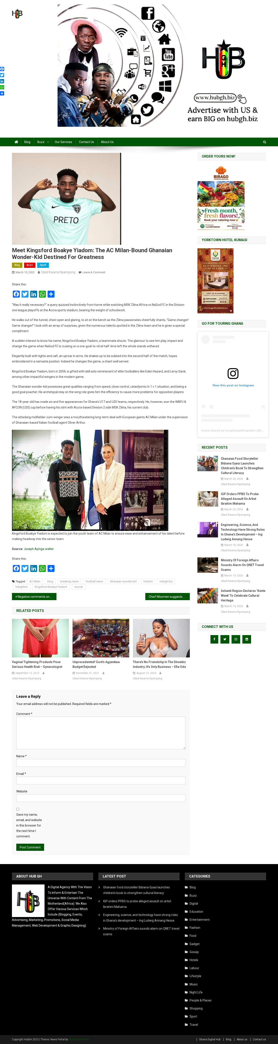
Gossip (194, 952)
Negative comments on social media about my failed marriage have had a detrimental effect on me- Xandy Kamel (37, 596)
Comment (24, 714)
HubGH (148, 581)
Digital (194, 903)
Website (21, 791)
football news (94, 581)
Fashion (195, 927)
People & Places (201, 1000)
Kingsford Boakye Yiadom (51, 586)
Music (194, 984)
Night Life (196, 992)
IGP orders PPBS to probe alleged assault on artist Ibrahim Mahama (240, 498)
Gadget (195, 944)
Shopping (196, 1008)
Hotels (194, 960)
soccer (78, 586)
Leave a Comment (94, 272)
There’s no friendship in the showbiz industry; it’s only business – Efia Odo (159, 664)
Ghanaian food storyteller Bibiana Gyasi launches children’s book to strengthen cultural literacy (242, 466)
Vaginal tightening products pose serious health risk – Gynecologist (37, 664)
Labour (194, 968)
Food (193, 935)
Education (196, 911)
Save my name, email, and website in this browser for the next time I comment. (29, 825)
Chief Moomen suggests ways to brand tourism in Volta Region (169, 596)
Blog (27, 142)
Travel (194, 1024)
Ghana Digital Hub (209, 1039)
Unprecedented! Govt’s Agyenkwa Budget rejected (96, 664)
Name (21, 756)
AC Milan (34, 581)
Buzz (41, 142)
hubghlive (21, 586)
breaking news (69, 581)
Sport (43, 265)
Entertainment (200, 919)
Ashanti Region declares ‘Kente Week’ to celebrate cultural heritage (243, 595)
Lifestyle (195, 976)
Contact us (86, 142)
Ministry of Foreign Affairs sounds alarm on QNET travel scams (242, 564)
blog (50, 581)
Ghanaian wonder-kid (123, 581)
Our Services (63, 142)
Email (21, 774)
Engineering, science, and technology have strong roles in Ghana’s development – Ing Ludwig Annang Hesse (243, 532)
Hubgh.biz (166, 581)
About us (107, 142)
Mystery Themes (79, 1039)
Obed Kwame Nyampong (58, 272)
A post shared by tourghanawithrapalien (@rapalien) (237, 430)
